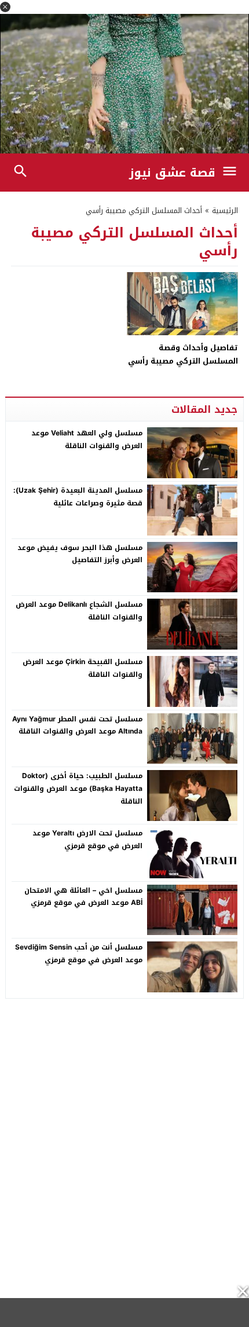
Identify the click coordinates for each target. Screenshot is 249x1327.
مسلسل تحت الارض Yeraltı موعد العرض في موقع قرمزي (87, 839)
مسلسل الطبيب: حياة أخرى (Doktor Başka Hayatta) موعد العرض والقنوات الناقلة (78, 788)
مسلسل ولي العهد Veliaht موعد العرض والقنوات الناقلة (86, 439)
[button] (5, 7)
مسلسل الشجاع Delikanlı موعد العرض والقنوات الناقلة (79, 611)
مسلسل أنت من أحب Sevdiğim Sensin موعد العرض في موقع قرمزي (78, 953)
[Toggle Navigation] (232, 172)
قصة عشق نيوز (172, 173)
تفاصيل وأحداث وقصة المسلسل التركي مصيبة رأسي (183, 354)
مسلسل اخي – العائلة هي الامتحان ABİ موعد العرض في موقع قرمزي (83, 897)
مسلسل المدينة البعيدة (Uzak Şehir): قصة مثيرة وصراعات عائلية (77, 496)
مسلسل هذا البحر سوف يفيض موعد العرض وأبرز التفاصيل (79, 554)
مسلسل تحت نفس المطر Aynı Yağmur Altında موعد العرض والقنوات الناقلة (77, 725)
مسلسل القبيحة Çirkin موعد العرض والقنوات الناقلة (82, 668)
